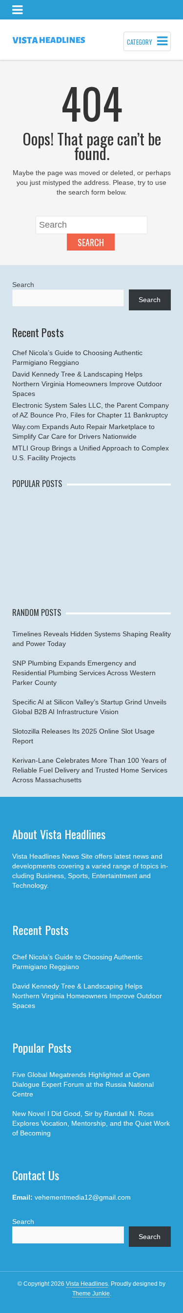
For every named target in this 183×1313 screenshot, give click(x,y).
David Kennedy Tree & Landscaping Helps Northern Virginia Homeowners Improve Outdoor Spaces (87, 383)
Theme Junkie (91, 1293)
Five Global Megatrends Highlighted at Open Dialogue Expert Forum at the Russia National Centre (83, 1084)
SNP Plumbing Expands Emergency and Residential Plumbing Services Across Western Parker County (84, 672)
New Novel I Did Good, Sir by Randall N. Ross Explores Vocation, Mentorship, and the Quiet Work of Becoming (91, 1123)
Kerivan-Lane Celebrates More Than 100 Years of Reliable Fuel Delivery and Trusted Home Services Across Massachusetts (89, 770)
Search (91, 242)
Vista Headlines (87, 1283)
